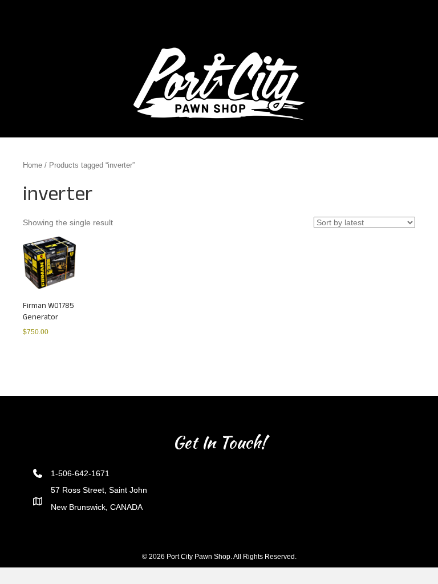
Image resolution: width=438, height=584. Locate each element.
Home (32, 165)
